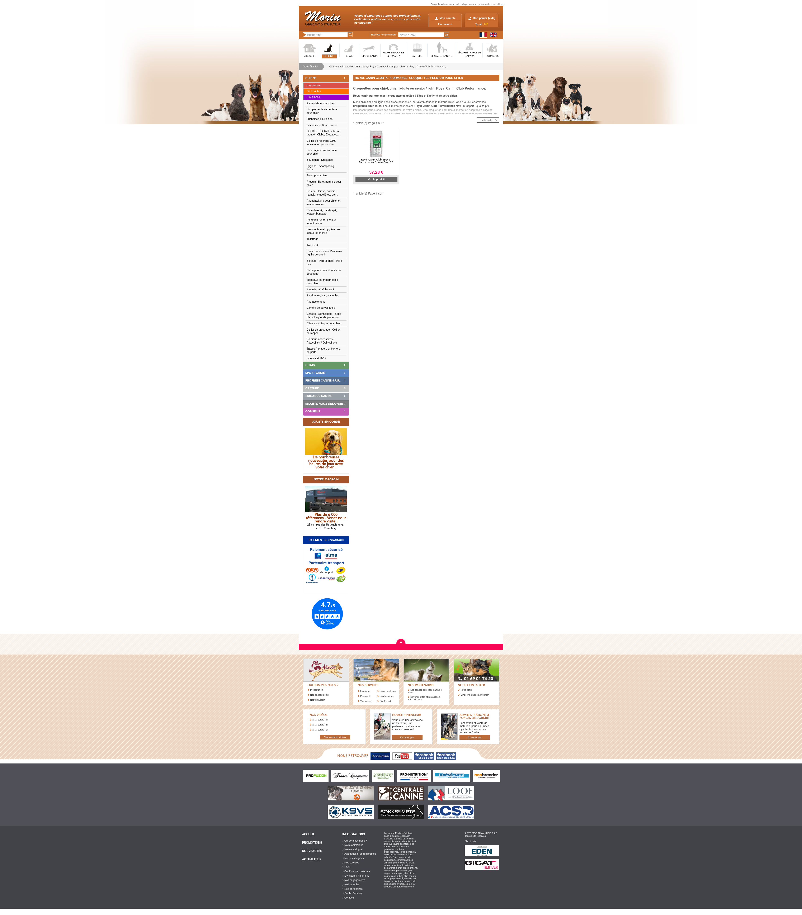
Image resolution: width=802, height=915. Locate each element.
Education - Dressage (320, 159)
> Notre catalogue (352, 849)
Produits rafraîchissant (320, 289)
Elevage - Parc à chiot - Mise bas (324, 262)
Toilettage (312, 239)
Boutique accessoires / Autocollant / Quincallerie (322, 341)
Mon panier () (484, 18)
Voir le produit (376, 179)
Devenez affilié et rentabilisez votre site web (424, 698)
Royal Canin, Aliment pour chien (388, 66)
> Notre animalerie (352, 845)
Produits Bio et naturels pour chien (324, 183)
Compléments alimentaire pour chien (322, 111)
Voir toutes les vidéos (335, 737)
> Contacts (348, 897)
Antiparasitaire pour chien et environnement (323, 202)
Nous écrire (466, 690)
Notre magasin (317, 700)
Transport (312, 245)
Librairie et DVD (316, 358)
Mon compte (447, 18)
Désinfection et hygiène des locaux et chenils (323, 231)
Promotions (313, 85)
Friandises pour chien (319, 119)
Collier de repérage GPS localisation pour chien (321, 142)
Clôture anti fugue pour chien (324, 323)
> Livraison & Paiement (355, 875)
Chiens (333, 66)
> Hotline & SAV (351, 884)
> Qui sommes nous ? (354, 840)
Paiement (365, 696)
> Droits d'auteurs (352, 893)
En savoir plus (407, 737)
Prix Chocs (313, 97)
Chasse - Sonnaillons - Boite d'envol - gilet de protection (324, 315)
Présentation (316, 690)
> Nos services (350, 862)
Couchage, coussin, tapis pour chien (322, 152)
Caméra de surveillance (321, 307)
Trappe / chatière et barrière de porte (323, 350)
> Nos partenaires (352, 888)
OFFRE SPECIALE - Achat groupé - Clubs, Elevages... (323, 133)
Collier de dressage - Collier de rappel (323, 331)
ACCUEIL (309, 56)
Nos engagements (319, 695)
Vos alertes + (366, 701)
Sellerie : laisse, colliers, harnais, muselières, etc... (322, 193)
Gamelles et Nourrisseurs (322, 125)
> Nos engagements (353, 880)
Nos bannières (387, 696)
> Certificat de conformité (356, 871)
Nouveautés (314, 91)
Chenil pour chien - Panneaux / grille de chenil (324, 253)
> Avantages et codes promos (359, 853)
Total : (481, 24)
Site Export (385, 701)
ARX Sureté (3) (320, 719)
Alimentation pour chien (353, 66)
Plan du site (470, 841)
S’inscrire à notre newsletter (475, 695)
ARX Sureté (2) (320, 724)
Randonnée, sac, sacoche (322, 295)
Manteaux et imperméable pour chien (322, 281)
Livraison (364, 691)
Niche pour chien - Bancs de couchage (324, 272)
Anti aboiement (316, 301)
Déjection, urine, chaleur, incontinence (321, 222)
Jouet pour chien (317, 175)
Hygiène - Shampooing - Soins (321, 168)
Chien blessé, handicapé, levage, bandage (322, 212)
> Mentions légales (353, 858)
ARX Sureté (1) (320, 729)
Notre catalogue (388, 691)
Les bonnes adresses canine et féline (425, 691)
